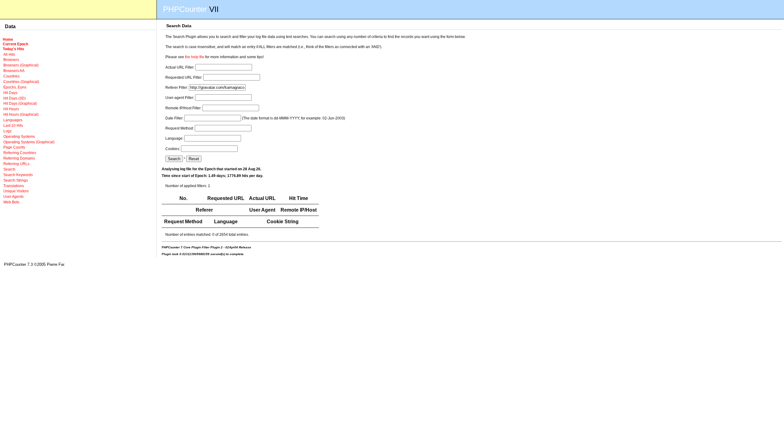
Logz (7, 131)
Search (9, 169)
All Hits (9, 54)
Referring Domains (19, 158)
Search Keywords (18, 175)
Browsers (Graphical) (21, 65)
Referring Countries (19, 153)
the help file (194, 57)
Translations (13, 186)
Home (8, 39)
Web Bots (11, 202)
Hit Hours (11, 109)
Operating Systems (19, 136)
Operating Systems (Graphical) (29, 142)
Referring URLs (16, 164)
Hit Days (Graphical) (20, 103)
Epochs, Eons (14, 87)
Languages (12, 120)
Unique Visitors (16, 191)
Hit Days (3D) (14, 98)
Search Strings (15, 180)
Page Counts (14, 147)
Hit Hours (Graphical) (21, 114)
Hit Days (10, 93)
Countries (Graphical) (21, 82)
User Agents (13, 196)
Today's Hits (13, 49)
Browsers (11, 60)
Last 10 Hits (13, 125)
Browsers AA (13, 71)
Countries (11, 76)
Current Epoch (15, 44)
